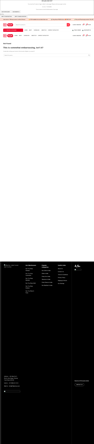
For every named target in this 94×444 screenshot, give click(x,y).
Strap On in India (46, 276)
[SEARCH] (68, 24)
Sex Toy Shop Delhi (31, 283)
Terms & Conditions (63, 274)
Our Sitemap (61, 283)
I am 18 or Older (5, 11)
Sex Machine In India (47, 285)
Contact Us (61, 271)
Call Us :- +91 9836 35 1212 (11, 383)
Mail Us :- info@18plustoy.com (12, 386)
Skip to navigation (6, 16)
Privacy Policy (61, 277)
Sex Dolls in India (46, 270)
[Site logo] (8, 24)
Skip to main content (20, 16)
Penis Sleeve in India (47, 282)
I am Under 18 (15, 11)
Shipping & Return (62, 280)
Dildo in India (45, 273)
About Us (60, 268)
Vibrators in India (46, 279)
